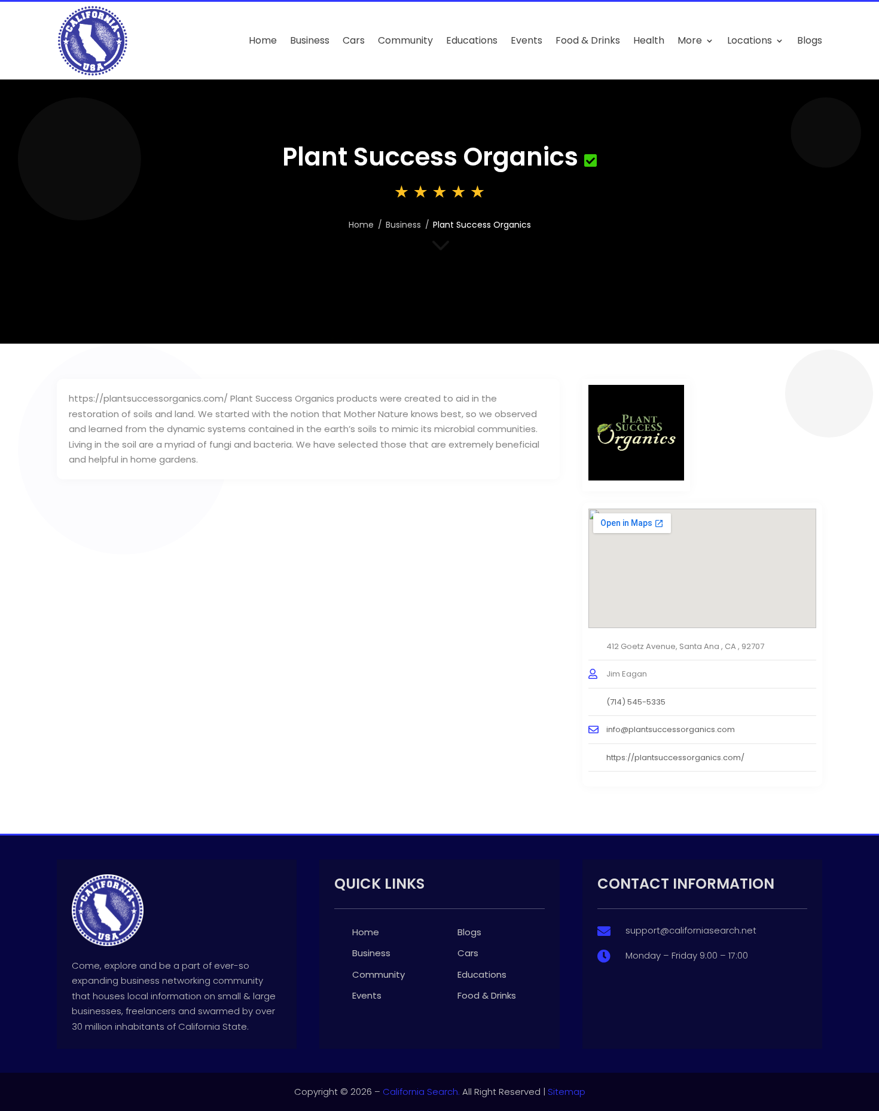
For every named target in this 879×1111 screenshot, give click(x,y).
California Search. (421, 1091)
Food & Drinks (588, 40)
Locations (749, 40)
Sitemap (566, 1091)
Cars (354, 40)
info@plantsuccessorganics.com (670, 729)
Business (309, 40)
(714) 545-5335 (636, 702)
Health (648, 40)
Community (405, 40)
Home (263, 40)
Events (526, 40)
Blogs (809, 40)
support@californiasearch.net (690, 930)
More (689, 40)
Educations (472, 40)
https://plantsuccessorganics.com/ (675, 757)
